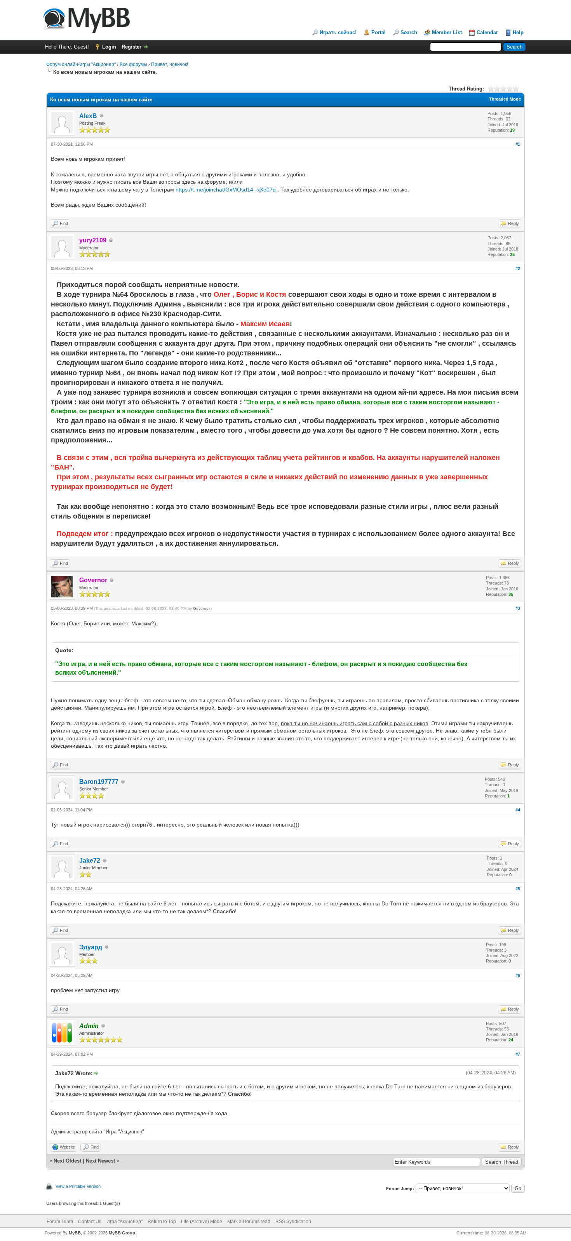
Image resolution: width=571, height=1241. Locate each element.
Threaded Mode (505, 99)
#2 (517, 268)
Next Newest (100, 1161)
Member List (447, 32)
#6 (517, 975)
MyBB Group (122, 1233)
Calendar (487, 32)
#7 (517, 1054)
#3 (517, 608)
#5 (517, 888)
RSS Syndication (293, 1221)
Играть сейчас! (338, 32)
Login (109, 47)
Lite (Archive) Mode (201, 1221)
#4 (517, 810)
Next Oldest (67, 1161)
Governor (201, 608)
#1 (517, 144)
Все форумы (133, 64)
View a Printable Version (78, 1186)
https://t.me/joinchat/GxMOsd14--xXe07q (226, 189)
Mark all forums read (248, 1221)
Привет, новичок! (169, 64)
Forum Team (60, 1221)
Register (131, 47)
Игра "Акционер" (124, 1221)
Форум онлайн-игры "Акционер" (81, 64)
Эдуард (90, 947)
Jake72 (89, 860)
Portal (378, 32)
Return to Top (162, 1221)
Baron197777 (98, 781)
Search (408, 32)
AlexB (88, 116)
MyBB (75, 1233)
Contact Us (89, 1221)
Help (518, 32)
